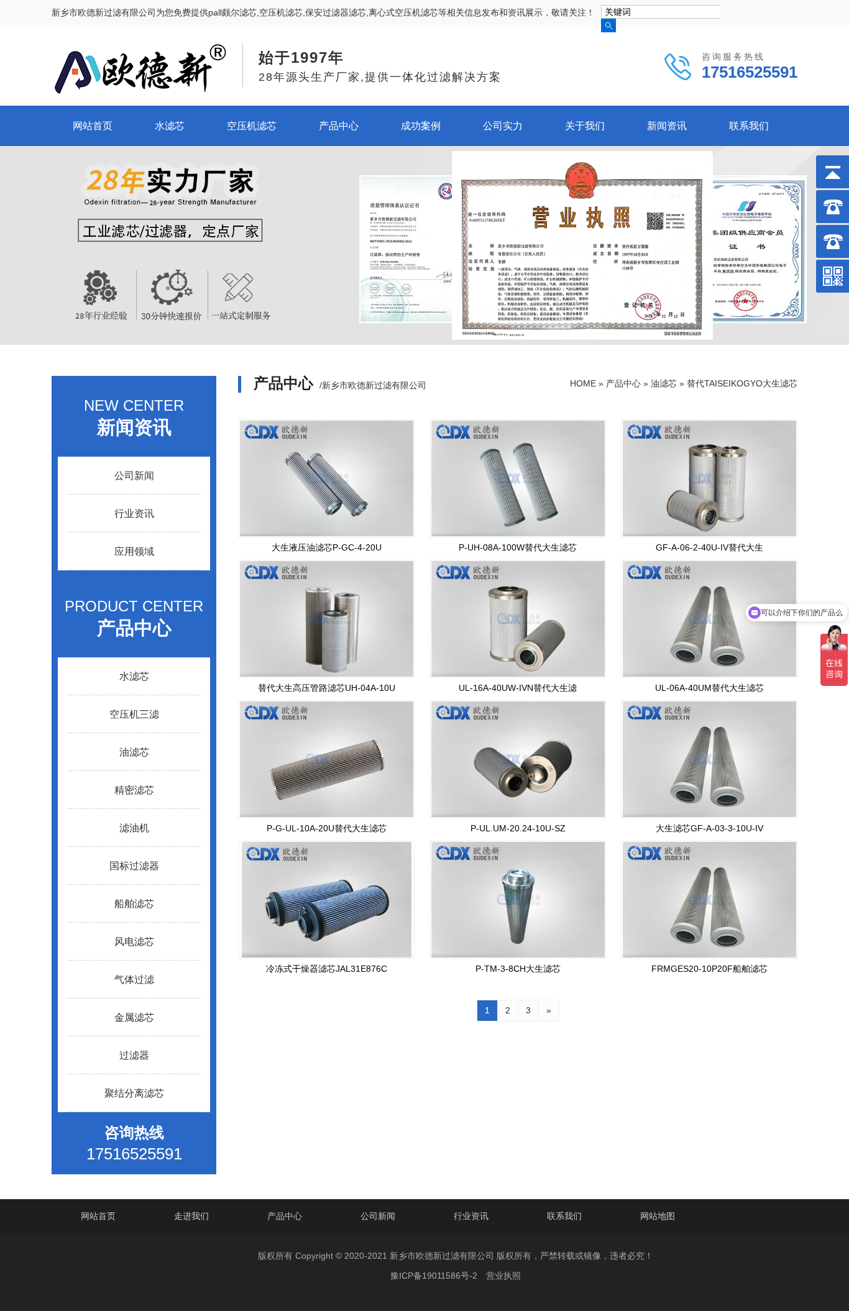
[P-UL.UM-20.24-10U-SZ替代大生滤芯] (517, 759)
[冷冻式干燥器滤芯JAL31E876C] (326, 900)
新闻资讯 (667, 126)
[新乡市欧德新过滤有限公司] (141, 91)
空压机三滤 (134, 714)
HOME (583, 383)
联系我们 (749, 126)
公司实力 (503, 126)
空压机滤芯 (252, 126)
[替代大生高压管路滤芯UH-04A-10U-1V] (326, 619)
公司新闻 (134, 475)
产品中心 (339, 126)
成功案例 (421, 126)
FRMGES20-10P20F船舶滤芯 (709, 969)
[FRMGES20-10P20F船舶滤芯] (709, 900)
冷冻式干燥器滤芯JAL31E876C (326, 969)
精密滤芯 (134, 790)
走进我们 (191, 1216)
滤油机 (134, 828)
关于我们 (585, 126)
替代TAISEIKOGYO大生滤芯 (742, 383)
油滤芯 (134, 752)
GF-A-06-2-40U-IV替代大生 (709, 547)
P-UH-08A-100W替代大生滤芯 (518, 547)
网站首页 (92, 126)
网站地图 (657, 1216)
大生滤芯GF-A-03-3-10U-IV (709, 828)
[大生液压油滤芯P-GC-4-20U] (326, 478)
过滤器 (134, 1055)
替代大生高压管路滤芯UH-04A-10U (326, 688)
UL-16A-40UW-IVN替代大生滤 (518, 688)
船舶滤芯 (134, 903)
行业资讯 (134, 513)
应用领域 (134, 551)
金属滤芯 (134, 1017)
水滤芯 (170, 126)
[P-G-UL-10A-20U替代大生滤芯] (326, 759)
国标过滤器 (134, 866)
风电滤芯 (134, 941)
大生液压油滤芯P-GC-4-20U (327, 547)
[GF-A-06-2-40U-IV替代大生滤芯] (709, 478)
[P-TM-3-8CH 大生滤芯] (517, 900)
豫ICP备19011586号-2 (433, 1276)
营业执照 (503, 1276)
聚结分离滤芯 (134, 1093)
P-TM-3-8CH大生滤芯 (518, 969)
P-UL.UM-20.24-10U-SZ (518, 828)
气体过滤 (134, 979)
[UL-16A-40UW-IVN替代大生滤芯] (517, 619)
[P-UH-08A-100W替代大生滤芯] (517, 478)
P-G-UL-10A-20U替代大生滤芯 (327, 828)
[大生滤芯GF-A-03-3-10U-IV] (709, 759)
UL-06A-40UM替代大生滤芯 (709, 688)
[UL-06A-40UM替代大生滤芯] (709, 619)
